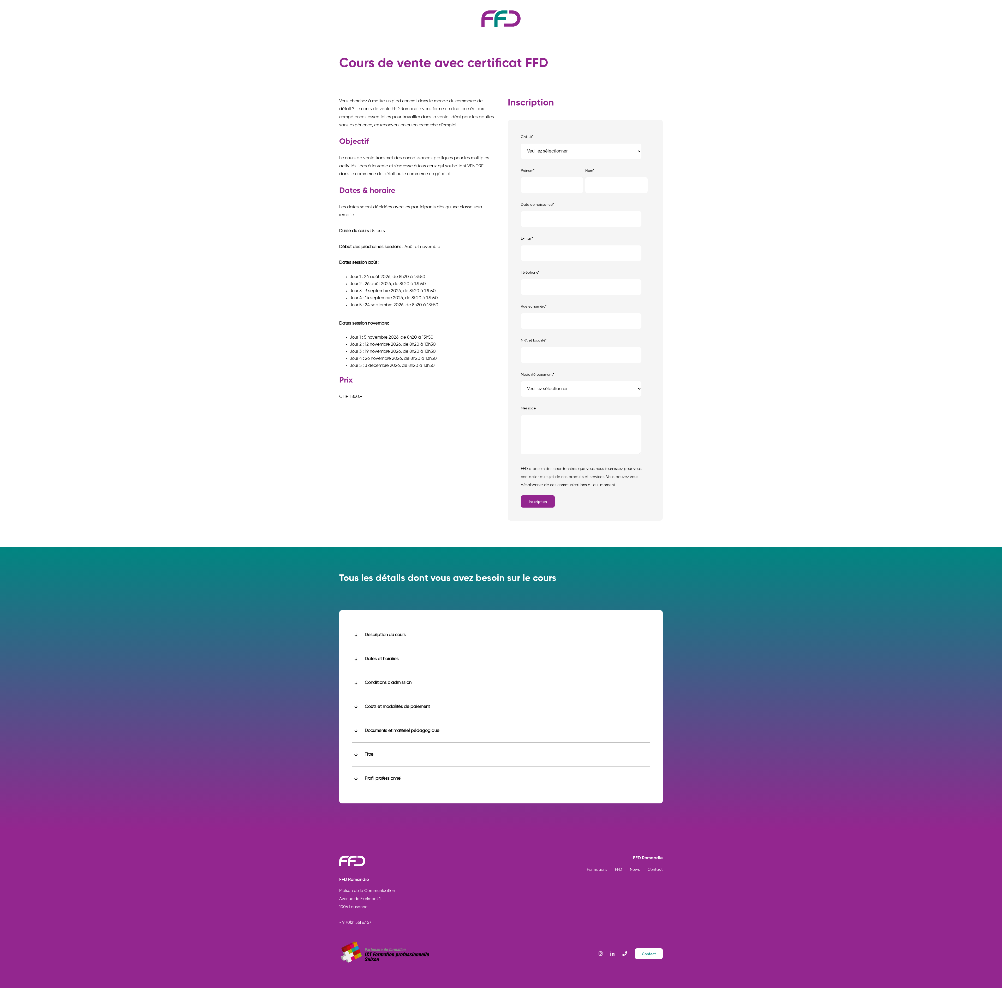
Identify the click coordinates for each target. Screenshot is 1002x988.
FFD (618, 870)
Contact (655, 870)
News (635, 870)
